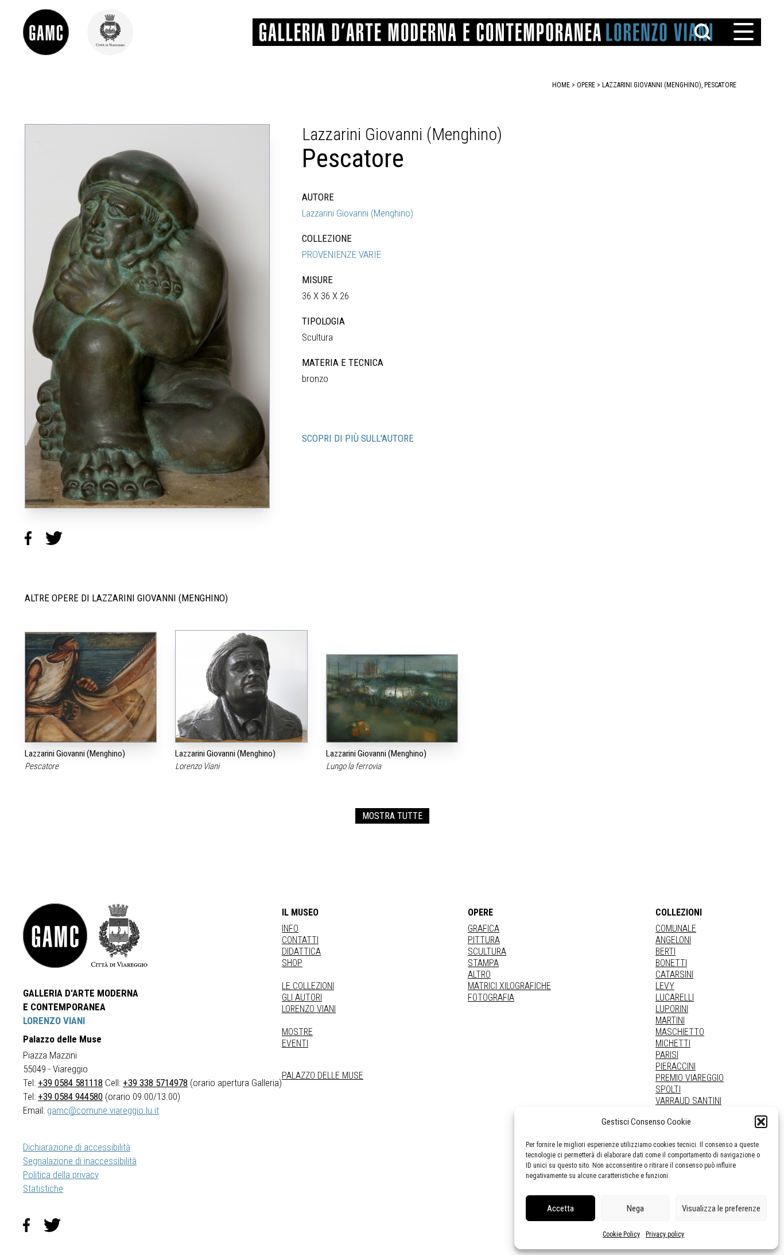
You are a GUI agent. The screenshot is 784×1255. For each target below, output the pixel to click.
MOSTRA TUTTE (392, 815)
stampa (483, 962)
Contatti (300, 940)
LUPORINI (671, 1008)
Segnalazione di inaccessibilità (80, 1161)
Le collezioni (308, 985)
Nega (635, 1208)
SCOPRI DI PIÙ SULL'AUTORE (358, 438)
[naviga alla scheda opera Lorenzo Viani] (241, 686)
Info (290, 928)
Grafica (483, 928)
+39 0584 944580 (70, 1096)
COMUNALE (675, 928)
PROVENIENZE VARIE (341, 254)
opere (586, 85)
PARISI (666, 1054)
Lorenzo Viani (309, 1008)
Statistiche (43, 1188)
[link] (55, 32)
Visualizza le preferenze (721, 1208)
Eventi (295, 1043)
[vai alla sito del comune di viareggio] (119, 935)
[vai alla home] (55, 935)
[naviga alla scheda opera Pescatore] (90, 687)
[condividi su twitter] (58, 538)
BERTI (665, 951)
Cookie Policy (621, 1234)
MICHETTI (672, 1043)
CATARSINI (674, 974)
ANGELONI (673, 940)
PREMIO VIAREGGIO (689, 1077)
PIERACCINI (675, 1066)
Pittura (484, 940)
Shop (292, 962)
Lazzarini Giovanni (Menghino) (357, 213)
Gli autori (302, 997)
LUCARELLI (674, 997)
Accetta (560, 1208)
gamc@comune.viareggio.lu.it (103, 1110)
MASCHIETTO (679, 1031)
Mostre (297, 1031)
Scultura (487, 951)
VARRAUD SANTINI (688, 1100)
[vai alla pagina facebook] (33, 1225)
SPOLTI (668, 1089)
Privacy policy (665, 1234)
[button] (761, 1121)
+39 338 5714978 (155, 1082)
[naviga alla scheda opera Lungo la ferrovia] (392, 698)
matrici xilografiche (509, 985)
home (561, 85)
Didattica (301, 951)
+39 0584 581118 (70, 1082)
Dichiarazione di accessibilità (76, 1147)
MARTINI (670, 1020)
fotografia (491, 997)
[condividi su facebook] (35, 538)
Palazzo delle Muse (322, 1075)
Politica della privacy (61, 1174)
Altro (479, 974)
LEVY (664, 985)
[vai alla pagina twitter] (57, 1225)
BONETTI (671, 962)
